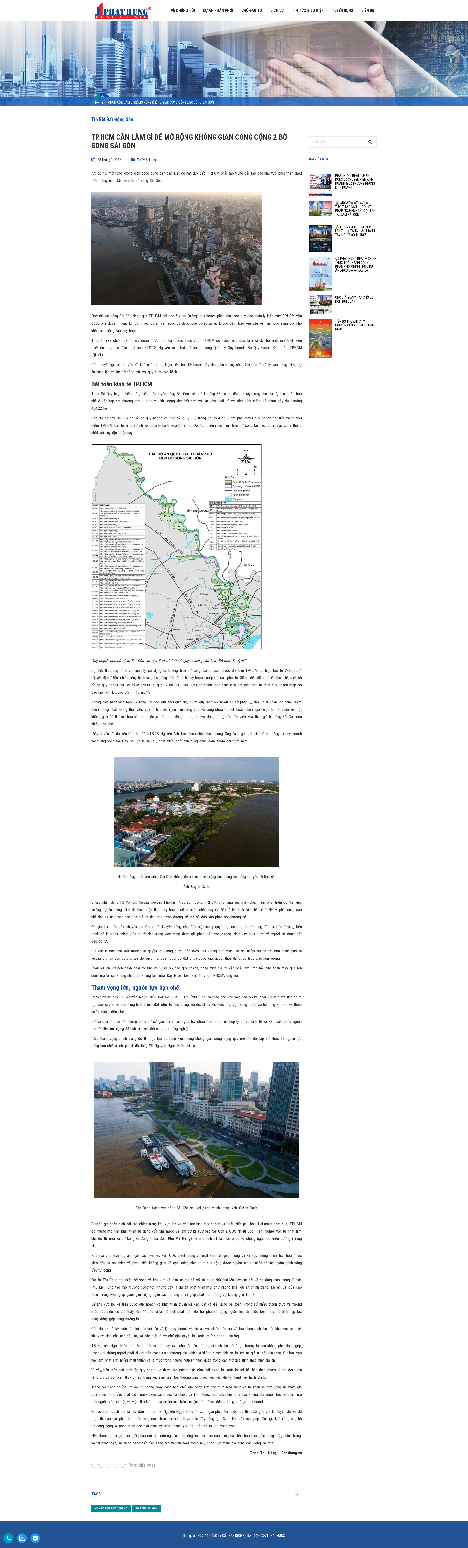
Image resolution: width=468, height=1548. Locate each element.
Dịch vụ (277, 10)
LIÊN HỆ (367, 10)
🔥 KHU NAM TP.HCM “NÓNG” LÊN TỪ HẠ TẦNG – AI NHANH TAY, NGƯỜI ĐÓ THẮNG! (355, 231)
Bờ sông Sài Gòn (146, 1508)
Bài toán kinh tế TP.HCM (121, 384)
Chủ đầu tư (251, 10)
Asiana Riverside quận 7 (111, 1508)
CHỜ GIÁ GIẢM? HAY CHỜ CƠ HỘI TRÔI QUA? (354, 299)
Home (99, 102)
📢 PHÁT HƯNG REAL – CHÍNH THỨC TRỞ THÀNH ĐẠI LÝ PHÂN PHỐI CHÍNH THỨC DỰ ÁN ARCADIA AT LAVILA (355, 264)
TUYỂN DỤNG (342, 10)
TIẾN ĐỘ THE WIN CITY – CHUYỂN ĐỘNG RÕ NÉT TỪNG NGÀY (354, 325)
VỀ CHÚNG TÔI (183, 10)
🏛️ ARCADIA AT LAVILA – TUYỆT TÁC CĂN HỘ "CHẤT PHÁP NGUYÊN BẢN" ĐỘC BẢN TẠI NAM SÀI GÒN (355, 209)
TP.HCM (213, 173)
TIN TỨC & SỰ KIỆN (308, 10)
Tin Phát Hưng (147, 160)
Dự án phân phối (218, 10)
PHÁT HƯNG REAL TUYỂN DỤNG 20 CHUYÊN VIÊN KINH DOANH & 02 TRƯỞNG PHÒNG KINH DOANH (355, 181)
